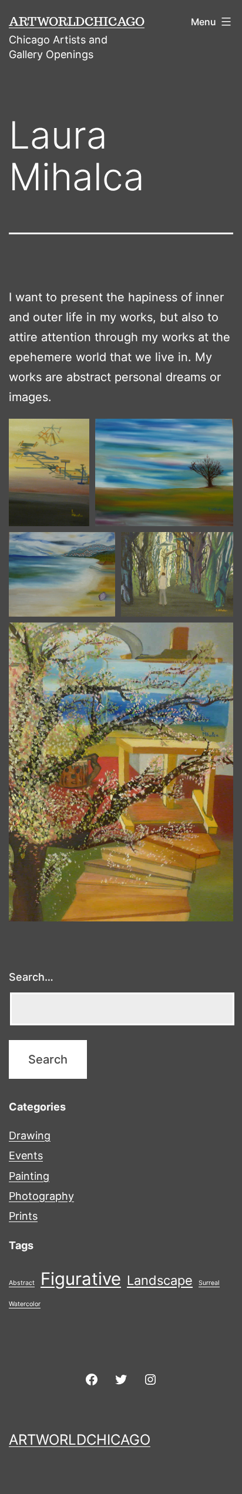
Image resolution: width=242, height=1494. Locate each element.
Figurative (81, 1278)
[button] (49, 472)
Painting (29, 1176)
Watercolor (25, 1304)
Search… (31, 977)
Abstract (22, 1283)
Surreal (209, 1283)
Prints (23, 1216)
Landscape (160, 1280)
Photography (41, 1196)
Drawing (30, 1135)
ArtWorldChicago (76, 21)
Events (26, 1155)
